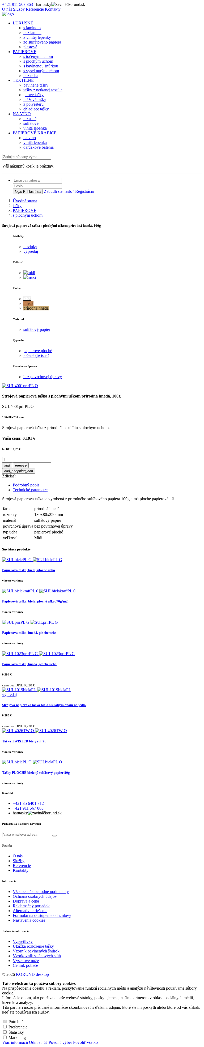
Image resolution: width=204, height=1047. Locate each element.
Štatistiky (16, 1032)
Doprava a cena (26, 901)
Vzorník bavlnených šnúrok (36, 951)
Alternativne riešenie (30, 910)
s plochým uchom (38, 61)
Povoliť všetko (85, 1042)
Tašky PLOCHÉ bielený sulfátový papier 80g (36, 773)
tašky (17, 205)
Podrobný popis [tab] (26, 485)
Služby (19, 9)
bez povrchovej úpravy (42, 376)
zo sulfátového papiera (42, 42)
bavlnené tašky (35, 85)
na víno (29, 137)
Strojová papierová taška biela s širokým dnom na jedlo (44, 705)
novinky (30, 246)
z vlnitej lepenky (37, 37)
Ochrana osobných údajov (35, 896)
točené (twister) (36, 355)
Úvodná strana (25, 201)
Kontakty (53, 9)
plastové (30, 47)
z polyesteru (33, 104)
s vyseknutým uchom (41, 71)
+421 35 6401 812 (28, 803)
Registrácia (84, 191)
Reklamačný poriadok (31, 906)
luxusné (29, 118)
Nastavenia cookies (29, 920)
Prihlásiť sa (28, 192)
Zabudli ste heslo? (59, 191)
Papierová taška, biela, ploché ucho (28, 570)
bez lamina (32, 32)
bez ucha (30, 75)
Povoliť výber (60, 1042)
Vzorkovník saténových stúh (37, 956)
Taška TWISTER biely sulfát (23, 741)
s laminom (32, 27)
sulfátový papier (36, 329)
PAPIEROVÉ (24, 210)
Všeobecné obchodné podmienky (41, 891)
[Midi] (29, 272)
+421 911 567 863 (17, 4)
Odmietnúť (38, 1042)
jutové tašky (33, 94)
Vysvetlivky (23, 941)
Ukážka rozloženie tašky (33, 946)
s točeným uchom (38, 56)
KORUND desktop (32, 974)
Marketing (17, 1037)
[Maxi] (29, 277)
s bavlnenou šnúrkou (40, 66)
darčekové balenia (38, 147)
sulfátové (31, 123)
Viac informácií (15, 1042)
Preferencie (17, 1027)
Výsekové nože (26, 960)
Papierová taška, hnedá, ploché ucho (29, 633)
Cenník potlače (25, 965)
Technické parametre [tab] (30, 490)
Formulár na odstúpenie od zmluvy (42, 915)
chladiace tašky (36, 109)
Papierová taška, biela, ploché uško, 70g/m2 (35, 601)
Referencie (35, 9)
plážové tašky (34, 99)
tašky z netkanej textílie (42, 90)
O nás (7, 9)
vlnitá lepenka (35, 128)
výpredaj (30, 251)
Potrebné (15, 1021)
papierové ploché (37, 350)
